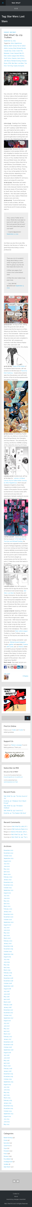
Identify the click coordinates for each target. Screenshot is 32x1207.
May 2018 (6, 996)
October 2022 (8, 855)
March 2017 (7, 1034)
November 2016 (8, 1044)
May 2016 (6, 1060)
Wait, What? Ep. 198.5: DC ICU (20, 826)
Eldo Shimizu (20, 56)
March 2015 (7, 1098)
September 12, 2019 (12, 234)
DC (23, 53)
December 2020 (8, 914)
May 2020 (7, 933)
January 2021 (7, 911)
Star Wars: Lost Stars (18, 63)
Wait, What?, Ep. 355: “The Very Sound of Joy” (15, 797)
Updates (6, 1164)
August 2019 (7, 956)
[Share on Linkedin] (18, 667)
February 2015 (8, 1100)
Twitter (14, 730)
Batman (6, 46)
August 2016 (7, 1052)
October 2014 (8, 1111)
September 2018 (8, 986)
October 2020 (8, 919)
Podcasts (6, 32)
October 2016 (8, 1047)
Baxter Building (8, 1137)
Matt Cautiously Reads (21, 829)
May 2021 (6, 901)
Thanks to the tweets (18, 366)
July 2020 (7, 927)
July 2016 (6, 1055)
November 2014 (8, 1108)
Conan (14, 51)
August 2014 (7, 1116)
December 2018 (8, 978)
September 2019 (8, 954)
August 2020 (7, 925)
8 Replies (25, 676)
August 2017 (7, 1020)
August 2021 (7, 893)
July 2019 (6, 959)
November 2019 (8, 949)
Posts (5, 1153)
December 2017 (8, 1010)
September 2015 (8, 1082)
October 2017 (8, 1015)
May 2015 (6, 1092)
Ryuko (6, 63)
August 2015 (7, 1084)
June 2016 (7, 1058)
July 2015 (6, 1087)
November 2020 (8, 917)
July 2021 (6, 895)
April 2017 (6, 1031)
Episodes (6, 1143)
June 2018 (7, 994)
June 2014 (7, 1121)
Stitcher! (12, 642)
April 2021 (7, 903)
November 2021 (8, 885)
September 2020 (9, 922)
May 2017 (6, 1028)
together (10, 644)
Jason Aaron (20, 58)
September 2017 (8, 1018)
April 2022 (7, 871)
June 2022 (7, 866)
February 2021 (8, 909)
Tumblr (11, 646)
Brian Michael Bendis (19, 48)
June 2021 (7, 898)
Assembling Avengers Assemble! (16, 1199)
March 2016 (7, 1066)
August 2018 (7, 988)
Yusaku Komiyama (18, 66)
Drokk (5, 1140)
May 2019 (6, 965)
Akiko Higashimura (16, 43)
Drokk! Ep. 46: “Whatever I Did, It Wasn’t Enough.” (15, 802)
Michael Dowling (16, 61)
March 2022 (7, 874)
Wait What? (13, 32)
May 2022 (6, 869)
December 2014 (8, 1105)
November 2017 (8, 1012)
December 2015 (8, 1074)
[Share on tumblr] (21, 667)
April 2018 (7, 999)
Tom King (10, 66)
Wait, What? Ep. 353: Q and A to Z (13, 810)
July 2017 (6, 1023)
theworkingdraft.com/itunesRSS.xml (13, 777)
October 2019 (8, 951)
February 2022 (8, 877)
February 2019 (8, 972)
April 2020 (7, 935)
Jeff (5, 61)
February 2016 (8, 1068)
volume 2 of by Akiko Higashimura (15, 480)
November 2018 (8, 981)
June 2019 (7, 962)
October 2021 (8, 887)
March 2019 (7, 970)
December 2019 (8, 946)
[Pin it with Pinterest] (15, 667)
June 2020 (7, 930)
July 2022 (6, 863)
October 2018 (8, 983)
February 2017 (8, 1036)
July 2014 (6, 1119)
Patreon (21, 646)
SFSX (9, 63)
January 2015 (7, 1103)
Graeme (14, 58)
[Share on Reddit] (11, 667)
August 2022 (7, 861)
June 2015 (7, 1090)
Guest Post (7, 1145)
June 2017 (7, 1026)
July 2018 (6, 991)
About (16, 1196)
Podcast (24, 61)
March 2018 (7, 1002)
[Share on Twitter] (8, 667)
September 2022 (8, 858)
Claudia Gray (7, 51)
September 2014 (8, 1113)
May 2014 (6, 1124)
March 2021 (7, 906)
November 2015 (8, 1076)
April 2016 (7, 1063)
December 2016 (8, 1042)
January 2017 (7, 1039)
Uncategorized (8, 1161)
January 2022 (7, 879)
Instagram (22, 642)
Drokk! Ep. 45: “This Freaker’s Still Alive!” (15, 813)
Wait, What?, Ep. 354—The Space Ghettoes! (13, 807)
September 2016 (8, 1050)
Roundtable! (7, 1159)
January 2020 (8, 943)
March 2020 (7, 938)
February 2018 (8, 1004)
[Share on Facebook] (5, 667)
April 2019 (7, 967)
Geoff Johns (7, 58)
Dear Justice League (10, 56)
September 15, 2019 (10, 41)
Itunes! (17, 642)
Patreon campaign (16, 745)
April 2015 (6, 1095)
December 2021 (8, 882)
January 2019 (7, 975)
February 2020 (8, 941)
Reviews (6, 1156)
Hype (5, 1148)
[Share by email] (25, 667)
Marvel (9, 61)
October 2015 (8, 1079)
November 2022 (8, 853)
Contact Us (16, 1193)
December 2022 (8, 850)
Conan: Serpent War (16, 53)
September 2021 (8, 890)
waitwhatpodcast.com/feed (11, 782)
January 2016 (7, 1071)
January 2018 (7, 1007)
